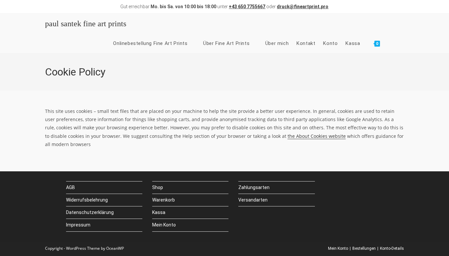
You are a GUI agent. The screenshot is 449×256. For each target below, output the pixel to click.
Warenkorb (163, 200)
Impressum (78, 224)
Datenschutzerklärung (90, 212)
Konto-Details (392, 248)
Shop (157, 187)
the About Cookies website (317, 136)
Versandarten (253, 200)
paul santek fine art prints (85, 23)
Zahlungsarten (254, 187)
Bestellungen (364, 248)
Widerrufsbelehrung (87, 200)
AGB (70, 187)
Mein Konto (164, 224)
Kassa (158, 212)
